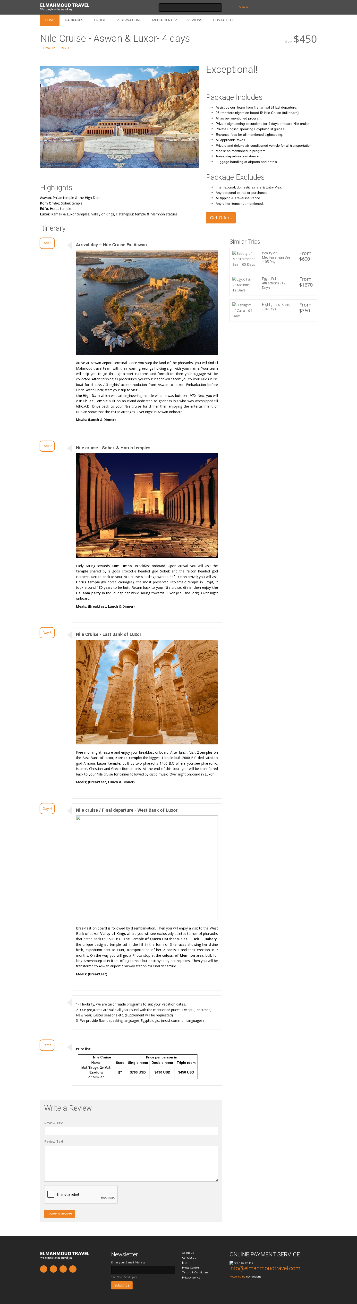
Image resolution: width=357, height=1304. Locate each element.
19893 (64, 48)
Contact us (224, 20)
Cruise (100, 20)
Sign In (243, 7)
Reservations (129, 20)
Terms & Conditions (195, 1272)
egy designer (254, 1276)
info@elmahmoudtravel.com (265, 1268)
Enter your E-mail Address (128, 1262)
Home (50, 20)
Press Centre (190, 1267)
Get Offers (221, 218)
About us (188, 1252)
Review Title (53, 1123)
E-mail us (48, 48)
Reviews (194, 20)
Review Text (53, 1141)
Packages (74, 20)
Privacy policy (191, 1277)
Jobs (184, 1262)
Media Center (164, 20)
